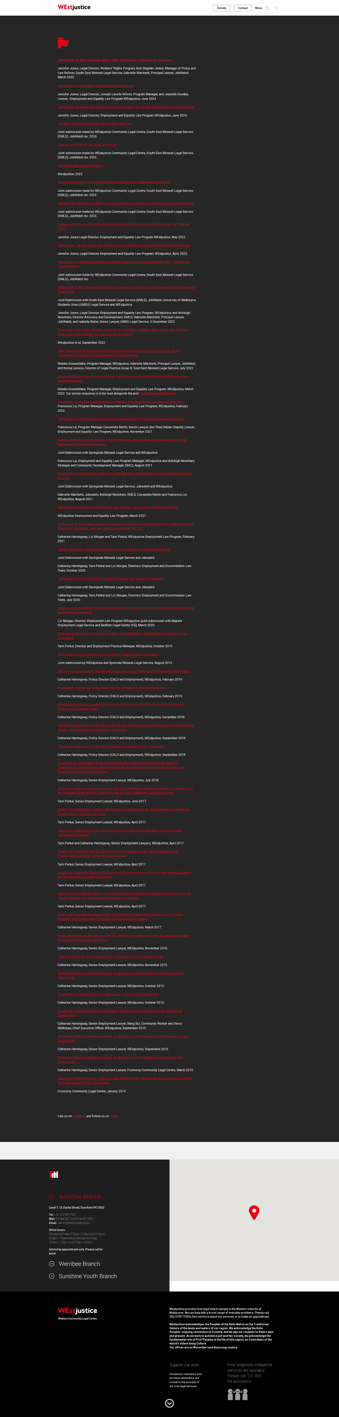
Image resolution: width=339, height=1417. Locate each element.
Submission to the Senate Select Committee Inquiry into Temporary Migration (110, 579)
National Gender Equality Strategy (80, 166)
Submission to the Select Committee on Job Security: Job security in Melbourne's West (118, 507)
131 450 (254, 1375)
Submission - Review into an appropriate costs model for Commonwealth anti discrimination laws (124, 245)
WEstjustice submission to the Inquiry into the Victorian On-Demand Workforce (111, 688)
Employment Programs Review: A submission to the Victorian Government (108, 994)
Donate (221, 8)
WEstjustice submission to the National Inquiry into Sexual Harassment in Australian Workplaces (123, 671)
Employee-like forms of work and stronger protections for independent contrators (114, 182)
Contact (243, 8)
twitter (114, 1116)
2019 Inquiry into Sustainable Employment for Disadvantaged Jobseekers (108, 654)
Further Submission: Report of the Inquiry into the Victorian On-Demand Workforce (114, 549)
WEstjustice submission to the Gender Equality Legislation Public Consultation (111, 746)
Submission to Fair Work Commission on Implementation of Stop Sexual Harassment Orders (121, 419)
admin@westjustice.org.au (74, 1222)
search (276, 8)
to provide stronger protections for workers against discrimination (148, 203)
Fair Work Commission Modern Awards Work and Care (95, 123)
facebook (79, 1116)
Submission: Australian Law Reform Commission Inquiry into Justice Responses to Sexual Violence (126, 107)
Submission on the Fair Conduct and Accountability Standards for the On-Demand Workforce (120, 402)
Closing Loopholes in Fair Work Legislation (87, 144)
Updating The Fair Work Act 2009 (80, 203)
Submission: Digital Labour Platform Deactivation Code (95, 86)
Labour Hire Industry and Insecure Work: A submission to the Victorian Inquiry (110, 957)
